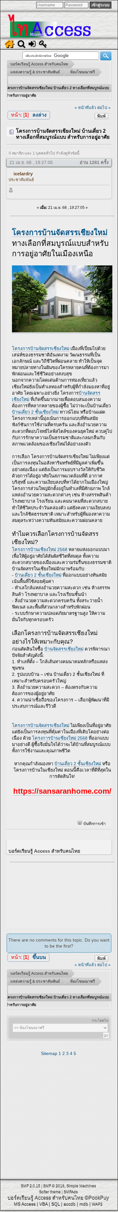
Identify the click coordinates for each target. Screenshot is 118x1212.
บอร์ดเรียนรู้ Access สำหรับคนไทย (45, 1197)
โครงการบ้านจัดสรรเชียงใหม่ (40, 348)
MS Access (25, 1203)
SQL (55, 1203)
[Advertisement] (62, 893)
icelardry (23, 173)
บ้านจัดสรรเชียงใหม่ (63, 648)
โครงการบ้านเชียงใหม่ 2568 (39, 549)
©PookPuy (97, 1197)
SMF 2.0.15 (30, 1186)
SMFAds (71, 1192)
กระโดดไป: (100, 1020)
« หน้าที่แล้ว (85, 107)
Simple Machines (81, 1186)
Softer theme (50, 1192)
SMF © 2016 (54, 1186)
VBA (43, 1203)
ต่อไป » (103, 107)
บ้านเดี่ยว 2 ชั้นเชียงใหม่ (35, 412)
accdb (70, 1203)
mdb (83, 1203)
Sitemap (49, 1053)
